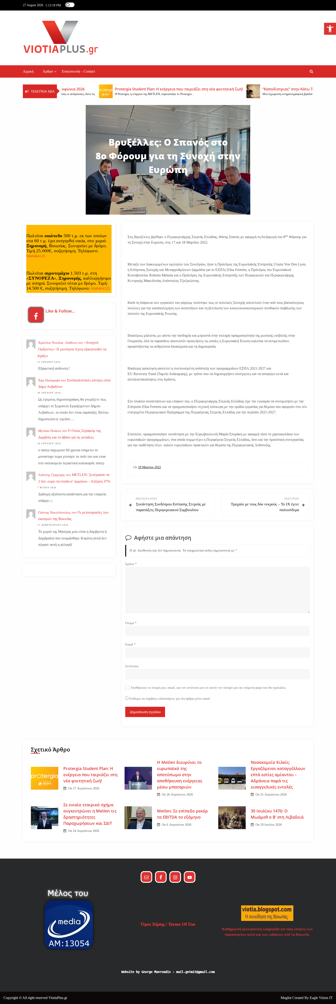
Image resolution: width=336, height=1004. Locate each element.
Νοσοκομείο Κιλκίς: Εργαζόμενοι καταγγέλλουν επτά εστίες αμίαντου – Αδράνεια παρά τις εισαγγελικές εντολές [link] (278, 775)
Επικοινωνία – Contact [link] (78, 71)
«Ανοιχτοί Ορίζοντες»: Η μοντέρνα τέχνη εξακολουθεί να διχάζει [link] (71, 349)
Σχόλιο (131, 564)
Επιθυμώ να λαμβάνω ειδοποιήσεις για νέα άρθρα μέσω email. (170, 698)
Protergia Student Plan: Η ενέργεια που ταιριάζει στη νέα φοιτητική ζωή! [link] (90, 774)
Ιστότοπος (132, 666)
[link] (330, 29)
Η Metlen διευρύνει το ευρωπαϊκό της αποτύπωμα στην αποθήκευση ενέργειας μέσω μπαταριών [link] (179, 775)
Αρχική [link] (28, 71)
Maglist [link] (286, 998)
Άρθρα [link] (48, 71)
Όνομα (130, 623)
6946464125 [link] (35, 256)
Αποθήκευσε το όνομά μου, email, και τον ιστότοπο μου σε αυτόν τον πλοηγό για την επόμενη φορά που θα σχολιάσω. (208, 687)
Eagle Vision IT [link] (321, 998)
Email (130, 644)
